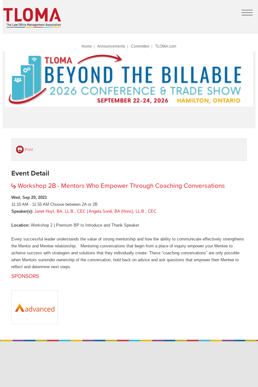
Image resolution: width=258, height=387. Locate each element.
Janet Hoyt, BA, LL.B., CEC (60, 211)
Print (29, 149)
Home (86, 46)
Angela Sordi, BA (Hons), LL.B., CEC (122, 211)
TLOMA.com (165, 46)
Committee (140, 46)
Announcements (111, 46)
